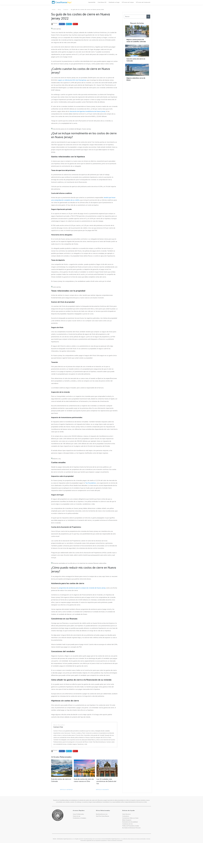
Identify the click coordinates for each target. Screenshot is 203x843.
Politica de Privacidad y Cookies (130, 826)
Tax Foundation (90, 483)
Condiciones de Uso (127, 824)
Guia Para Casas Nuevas (102, 816)
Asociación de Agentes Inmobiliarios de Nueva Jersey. (88, 111)
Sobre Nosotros (126, 814)
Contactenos (125, 816)
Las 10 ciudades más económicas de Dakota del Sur (106, 781)
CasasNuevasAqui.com (88, 838)
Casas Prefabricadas (78, 814)
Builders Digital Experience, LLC (114, 838)
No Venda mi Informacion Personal (131, 827)
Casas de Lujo (76, 816)
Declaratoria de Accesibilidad (130, 822)
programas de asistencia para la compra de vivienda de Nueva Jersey (82, 588)
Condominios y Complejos (79, 818)
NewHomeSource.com (101, 814)
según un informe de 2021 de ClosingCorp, (72, 80)
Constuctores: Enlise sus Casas (130, 818)
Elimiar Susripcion (126, 820)
